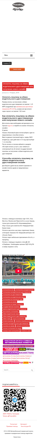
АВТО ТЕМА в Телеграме (11, 414)
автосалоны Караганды (10, 360)
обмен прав (6, 318)
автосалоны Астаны (9, 356)
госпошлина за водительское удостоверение (16, 292)
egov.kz (10, 126)
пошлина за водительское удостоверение (16, 323)
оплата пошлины (8, 321)
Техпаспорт (13, 424)
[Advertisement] (18, 33)
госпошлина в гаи (8, 290)
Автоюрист (23, 424)
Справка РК (7, 63)
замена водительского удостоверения (14, 309)
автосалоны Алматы (24, 356)
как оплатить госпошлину (10, 311)
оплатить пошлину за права (23, 321)
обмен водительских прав (11, 314)
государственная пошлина (11, 306)
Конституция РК (26, 426)
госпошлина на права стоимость (13, 304)
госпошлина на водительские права (14, 297)
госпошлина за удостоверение (12, 294)
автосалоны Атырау (9, 358)
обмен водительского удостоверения (14, 316)
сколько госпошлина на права (12, 328)
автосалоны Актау (23, 358)
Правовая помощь (12, 426)
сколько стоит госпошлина (11, 331)
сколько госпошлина (22, 326)
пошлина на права (8, 326)
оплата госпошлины (18, 318)
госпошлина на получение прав (12, 299)
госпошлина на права (9, 302)
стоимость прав (26, 331)
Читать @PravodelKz (9, 416)
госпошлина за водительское (25, 290)
